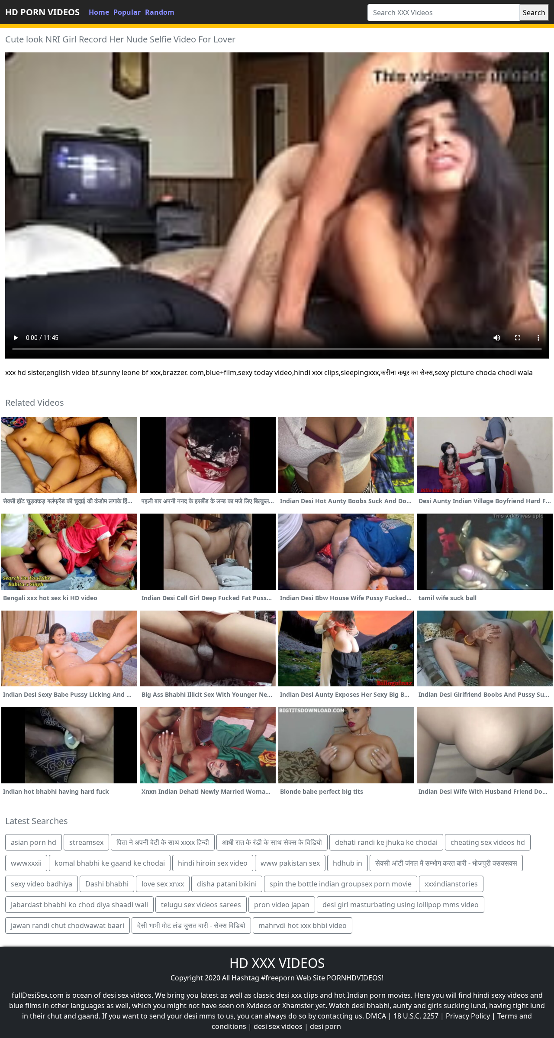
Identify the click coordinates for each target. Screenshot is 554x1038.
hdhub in (347, 863)
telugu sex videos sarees (201, 904)
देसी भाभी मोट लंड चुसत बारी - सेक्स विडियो (191, 925)
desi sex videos (278, 1026)
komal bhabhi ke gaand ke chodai (110, 863)
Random (159, 12)
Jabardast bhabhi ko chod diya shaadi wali (79, 904)
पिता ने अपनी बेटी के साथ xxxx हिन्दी (162, 842)
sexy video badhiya (41, 884)
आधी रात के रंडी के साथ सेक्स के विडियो (272, 842)
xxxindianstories (451, 884)
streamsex (86, 842)
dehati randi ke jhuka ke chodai (386, 842)
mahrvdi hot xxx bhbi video (302, 925)
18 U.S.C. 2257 (415, 1016)
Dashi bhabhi (107, 884)
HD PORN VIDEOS (42, 12)
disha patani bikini (227, 884)
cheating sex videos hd (488, 842)
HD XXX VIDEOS (277, 963)
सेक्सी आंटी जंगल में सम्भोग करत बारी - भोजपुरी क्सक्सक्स (446, 863)
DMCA (376, 1016)
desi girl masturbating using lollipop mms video (400, 904)
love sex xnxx (163, 884)
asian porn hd (33, 842)
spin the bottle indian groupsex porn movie (341, 884)
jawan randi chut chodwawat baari (67, 925)
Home (99, 12)
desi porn (325, 1026)
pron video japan (281, 904)
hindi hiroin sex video (213, 863)
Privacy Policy (468, 1016)
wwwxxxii (26, 863)
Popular (127, 12)
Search (534, 12)
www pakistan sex (290, 863)
